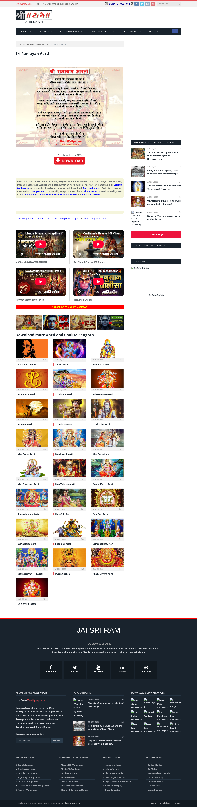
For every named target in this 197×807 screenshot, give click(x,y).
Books (157, 142)
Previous (135, 284)
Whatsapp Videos (69, 781)
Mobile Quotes (68, 777)
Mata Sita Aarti (63, 514)
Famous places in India (159, 773)
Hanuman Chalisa (27, 364)
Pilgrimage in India (113, 773)
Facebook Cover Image (72, 785)
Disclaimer (165, 803)
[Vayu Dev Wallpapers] (149, 727)
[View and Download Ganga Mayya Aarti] (107, 469)
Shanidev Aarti (63, 543)
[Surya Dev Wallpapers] (175, 715)
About (154, 803)
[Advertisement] (125, 18)
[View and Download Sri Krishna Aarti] (69, 410)
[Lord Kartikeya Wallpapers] (162, 715)
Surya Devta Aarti (27, 543)
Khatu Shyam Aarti (103, 573)
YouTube (98, 671)
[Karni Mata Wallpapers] (162, 703)
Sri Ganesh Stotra (27, 603)
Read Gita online (91, 194)
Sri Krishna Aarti (63, 424)
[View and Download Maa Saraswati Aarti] (32, 469)
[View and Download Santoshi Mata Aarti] (32, 499)
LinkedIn (122, 671)
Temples (169, 142)
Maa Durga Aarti (26, 454)
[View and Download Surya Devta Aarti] (32, 529)
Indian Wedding (155, 777)
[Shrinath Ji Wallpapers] (162, 727)
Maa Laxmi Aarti (64, 454)
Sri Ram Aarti (25, 424)
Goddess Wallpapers (46, 218)
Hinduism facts (91, 191)
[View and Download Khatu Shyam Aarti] (107, 559)
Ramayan (50, 723)
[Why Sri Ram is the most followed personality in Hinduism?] (138, 201)
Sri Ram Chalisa (101, 364)
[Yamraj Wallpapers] (149, 714)
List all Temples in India (94, 218)
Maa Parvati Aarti (102, 454)
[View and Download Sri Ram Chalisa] (107, 350)
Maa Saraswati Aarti (28, 484)
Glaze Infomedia (72, 803)
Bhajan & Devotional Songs (74, 789)
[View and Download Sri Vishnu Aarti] (69, 380)
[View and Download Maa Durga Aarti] (32, 440)
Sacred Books (130, 31)
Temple (36, 191)
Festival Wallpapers (27, 789)
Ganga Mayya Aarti (103, 484)
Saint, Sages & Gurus (114, 777)
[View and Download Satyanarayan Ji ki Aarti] (32, 559)
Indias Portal (154, 785)
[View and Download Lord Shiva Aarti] (107, 410)
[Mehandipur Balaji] (175, 703)
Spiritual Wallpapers (28, 781)
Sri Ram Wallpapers (36, 692)
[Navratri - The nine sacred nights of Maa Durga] (138, 218)
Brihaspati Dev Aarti (103, 543)
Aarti (43, 191)
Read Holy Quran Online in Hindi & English (56, 3)
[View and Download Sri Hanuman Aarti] (107, 380)
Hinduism (44, 31)
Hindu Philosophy (113, 785)
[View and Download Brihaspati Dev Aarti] (107, 529)
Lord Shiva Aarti (101, 424)
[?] (29, 329)
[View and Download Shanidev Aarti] (69, 529)
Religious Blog (142, 142)
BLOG (152, 31)
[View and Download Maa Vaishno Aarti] (69, 469)
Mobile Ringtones (69, 773)
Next (178, 284)
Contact (177, 803)
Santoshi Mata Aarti (28, 514)
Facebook (51, 671)
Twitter (74, 671)
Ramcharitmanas (24, 726)
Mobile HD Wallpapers (72, 765)
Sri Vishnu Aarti (63, 394)
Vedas (36, 723)
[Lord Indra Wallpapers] (136, 715)
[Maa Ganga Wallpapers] (136, 703)
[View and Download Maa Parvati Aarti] (107, 440)
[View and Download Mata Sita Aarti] (69, 499)
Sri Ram (23, 31)
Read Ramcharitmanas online (61, 194)
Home (22, 44)
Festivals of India (112, 765)
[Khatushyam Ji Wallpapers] (149, 703)
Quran (47, 726)
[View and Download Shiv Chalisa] (69, 350)
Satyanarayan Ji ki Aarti (30, 573)
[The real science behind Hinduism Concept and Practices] (138, 186)
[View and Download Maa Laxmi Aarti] (69, 440)
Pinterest (146, 671)
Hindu (19, 707)
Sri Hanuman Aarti (103, 394)
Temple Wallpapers (101, 31)
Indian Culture (111, 769)
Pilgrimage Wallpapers (29, 777)
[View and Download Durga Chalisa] (69, 559)
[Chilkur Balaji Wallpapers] (175, 727)
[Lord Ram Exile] (156, 280)
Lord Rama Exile (157, 295)
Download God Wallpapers (148, 692)
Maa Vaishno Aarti (65, 484)
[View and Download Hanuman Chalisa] (32, 350)
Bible (36, 726)
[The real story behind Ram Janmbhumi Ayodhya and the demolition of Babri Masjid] (138, 171)
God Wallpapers (69, 31)
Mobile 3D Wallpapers (71, 769)
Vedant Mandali (156, 789)
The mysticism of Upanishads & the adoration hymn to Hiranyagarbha (162, 155)
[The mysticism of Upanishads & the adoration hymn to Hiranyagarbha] (138, 153)
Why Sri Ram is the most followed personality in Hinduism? (164, 202)
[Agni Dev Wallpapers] (136, 727)
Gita (42, 723)
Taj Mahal (152, 769)
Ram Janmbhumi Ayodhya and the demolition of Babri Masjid (162, 172)
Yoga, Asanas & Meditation (117, 781)
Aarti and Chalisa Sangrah (38, 44)
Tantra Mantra (155, 765)
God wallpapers (91, 188)
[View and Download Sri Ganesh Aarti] (32, 380)
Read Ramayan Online (33, 194)
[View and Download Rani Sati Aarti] (107, 499)
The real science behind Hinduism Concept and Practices (164, 187)
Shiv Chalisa (61, 364)
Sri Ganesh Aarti (26, 394)
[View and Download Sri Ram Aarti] (32, 410)
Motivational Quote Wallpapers (33, 785)
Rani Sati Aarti (100, 514)
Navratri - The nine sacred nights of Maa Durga (163, 217)
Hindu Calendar (112, 789)
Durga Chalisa (62, 573)
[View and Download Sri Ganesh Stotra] (32, 589)
